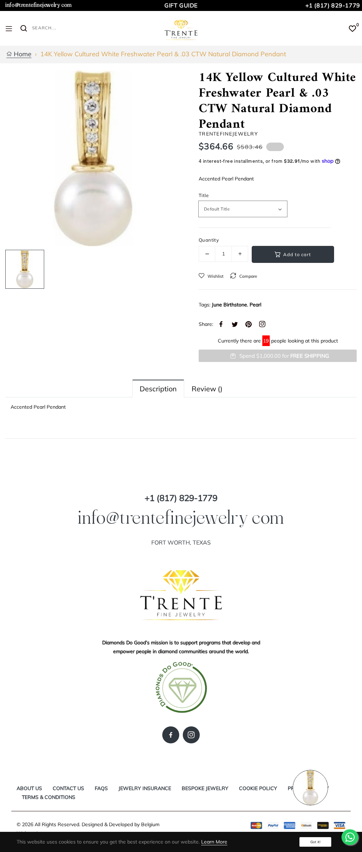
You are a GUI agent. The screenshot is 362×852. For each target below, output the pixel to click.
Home (21, 54)
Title (204, 195)
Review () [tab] (207, 388)
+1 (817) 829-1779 (332, 5)
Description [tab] (158, 388)
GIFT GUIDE (181, 5)
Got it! (315, 842)
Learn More (214, 842)
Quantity (209, 240)
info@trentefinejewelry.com (38, 5)
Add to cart (297, 254)
